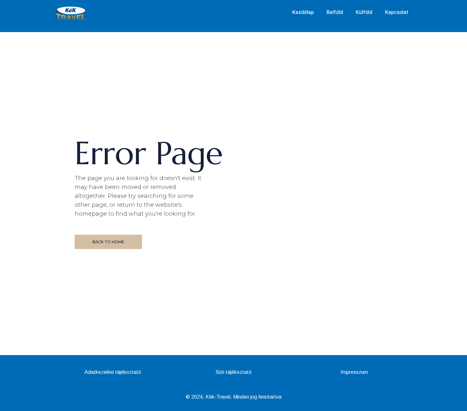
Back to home (108, 241)
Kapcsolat (396, 12)
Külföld (364, 12)
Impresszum (354, 372)
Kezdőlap (303, 12)
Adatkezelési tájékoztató (113, 372)
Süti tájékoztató (233, 372)
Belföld (335, 12)
